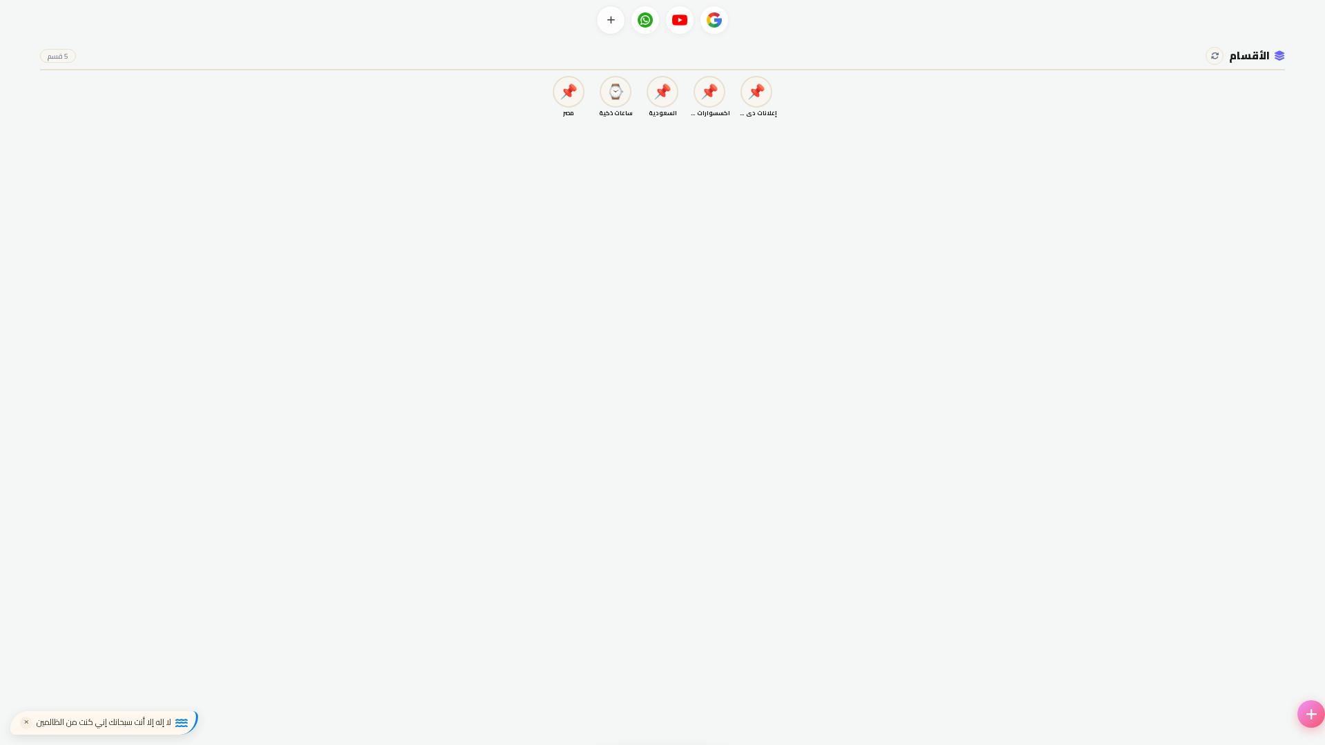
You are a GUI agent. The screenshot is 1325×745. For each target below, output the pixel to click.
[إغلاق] (26, 723)
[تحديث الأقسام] (1215, 56)
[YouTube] (679, 20)
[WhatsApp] (645, 20)
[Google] (714, 20)
